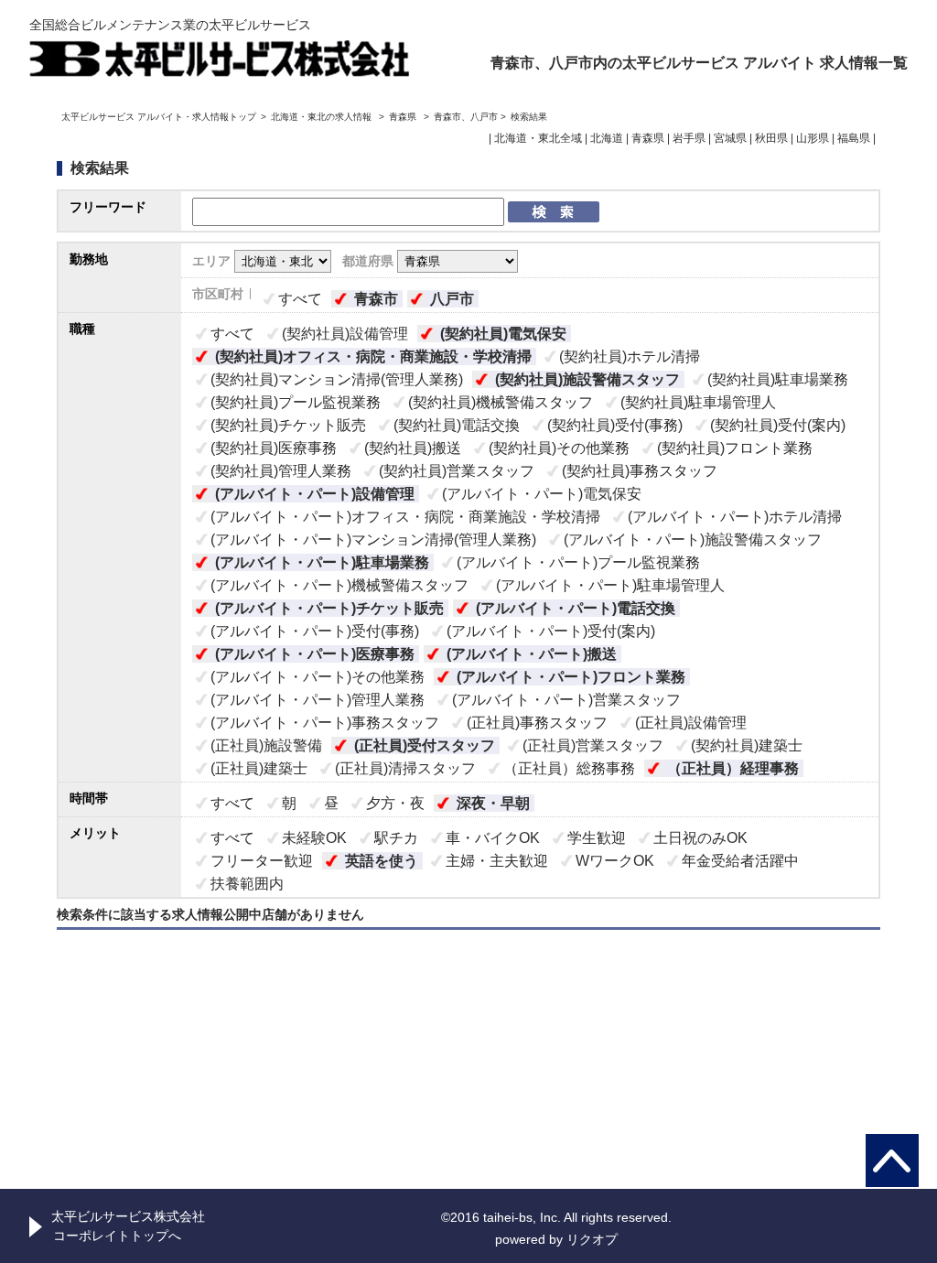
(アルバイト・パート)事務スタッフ (324, 722)
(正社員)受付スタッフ (424, 745)
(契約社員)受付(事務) (615, 425)
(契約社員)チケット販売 (288, 425)
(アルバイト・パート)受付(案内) (551, 631)
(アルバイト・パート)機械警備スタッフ (339, 585)
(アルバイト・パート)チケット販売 (329, 608)
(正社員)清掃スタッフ (405, 768)
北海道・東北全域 (538, 138)
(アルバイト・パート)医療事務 (315, 654)
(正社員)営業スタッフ (592, 745)
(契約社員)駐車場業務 (777, 379)
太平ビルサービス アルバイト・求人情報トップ (158, 117)
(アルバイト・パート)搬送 (532, 654)
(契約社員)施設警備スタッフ (587, 379)
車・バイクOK (493, 838)
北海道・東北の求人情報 (322, 117)
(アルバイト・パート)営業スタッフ (566, 699)
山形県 (812, 138)
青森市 (376, 299)
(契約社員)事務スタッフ (639, 471)
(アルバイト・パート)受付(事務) (314, 631)
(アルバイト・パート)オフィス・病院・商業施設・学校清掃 (405, 516)
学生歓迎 (596, 838)
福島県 (853, 138)
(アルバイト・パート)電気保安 (541, 494)
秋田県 (771, 138)
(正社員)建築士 (258, 768)
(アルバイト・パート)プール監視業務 (578, 562)
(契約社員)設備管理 (345, 333)
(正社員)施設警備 (266, 745)
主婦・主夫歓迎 (497, 861)
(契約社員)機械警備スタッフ (500, 402)
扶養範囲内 (247, 883)
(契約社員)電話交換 (456, 425)
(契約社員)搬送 (412, 448)
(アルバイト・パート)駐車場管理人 (610, 585)
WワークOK (615, 861)
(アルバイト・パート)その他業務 (317, 677)
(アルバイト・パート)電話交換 (575, 608)
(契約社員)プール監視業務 (295, 402)
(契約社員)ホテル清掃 (629, 356)
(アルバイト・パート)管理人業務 (317, 699)
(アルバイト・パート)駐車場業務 (322, 562)
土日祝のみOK (700, 838)
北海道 (606, 138)
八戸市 (452, 299)
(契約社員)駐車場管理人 (698, 402)
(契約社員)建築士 (746, 745)
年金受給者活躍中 (740, 861)
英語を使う (381, 861)
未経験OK (314, 838)
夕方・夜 (395, 803)
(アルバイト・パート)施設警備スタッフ (693, 539)
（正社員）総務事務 (569, 768)
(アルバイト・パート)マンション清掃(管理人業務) (373, 539)
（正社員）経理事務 (733, 768)
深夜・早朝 (493, 803)
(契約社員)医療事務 (273, 448)
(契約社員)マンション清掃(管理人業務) (336, 379)
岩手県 (689, 138)
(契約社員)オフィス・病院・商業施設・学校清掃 (373, 356)
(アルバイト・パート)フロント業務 (571, 677)
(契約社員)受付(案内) (777, 425)
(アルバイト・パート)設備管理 (315, 494)
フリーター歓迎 (261, 861)
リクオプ (592, 1239)
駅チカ (396, 838)
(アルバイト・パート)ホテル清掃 (735, 516)
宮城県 (730, 138)
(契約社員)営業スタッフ (456, 471)
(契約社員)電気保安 (503, 333)
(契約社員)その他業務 (559, 448)
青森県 (402, 117)
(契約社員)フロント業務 (735, 448)
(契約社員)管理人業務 (280, 471)
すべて (300, 299)
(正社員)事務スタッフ (537, 722)
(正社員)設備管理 (691, 722)
